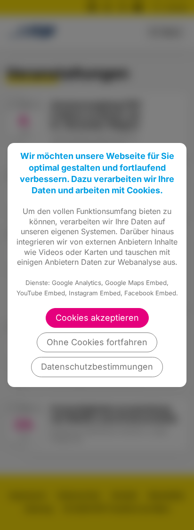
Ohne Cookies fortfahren (97, 342)
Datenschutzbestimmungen (97, 367)
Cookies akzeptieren (97, 318)
